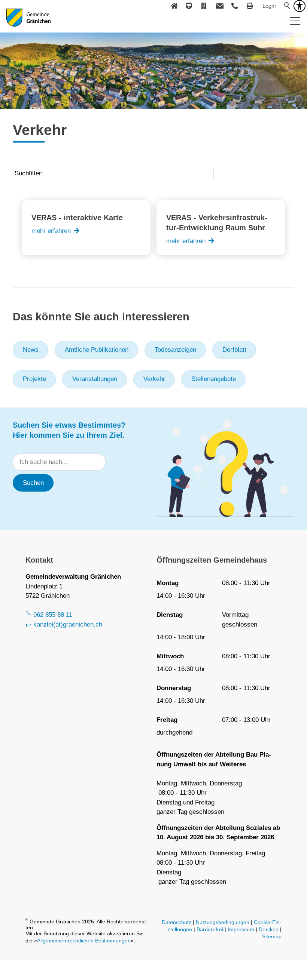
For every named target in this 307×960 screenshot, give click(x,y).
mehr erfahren (51, 230)
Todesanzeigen (175, 349)
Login (269, 6)
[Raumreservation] (204, 6)
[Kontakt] (220, 6)
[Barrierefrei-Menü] (300, 6)
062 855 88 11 (52, 614)
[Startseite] (174, 6)
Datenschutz (176, 922)
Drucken (269, 929)
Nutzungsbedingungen (222, 922)
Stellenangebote (213, 378)
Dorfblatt (234, 349)
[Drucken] (250, 6)
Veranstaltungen (94, 378)
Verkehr (154, 378)
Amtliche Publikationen (96, 349)
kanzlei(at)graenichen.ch (67, 624)
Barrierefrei (210, 929)
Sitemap (272, 936)
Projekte (34, 378)
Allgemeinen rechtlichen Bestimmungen (84, 941)
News (31, 349)
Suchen (33, 482)
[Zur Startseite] (28, 22)
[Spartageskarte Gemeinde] (189, 6)
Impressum (241, 929)
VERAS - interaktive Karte (77, 217)
